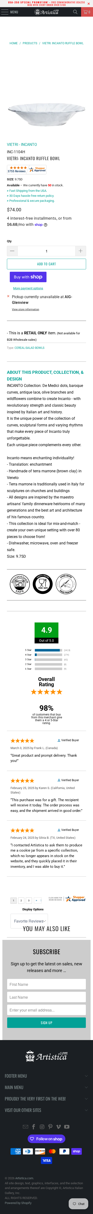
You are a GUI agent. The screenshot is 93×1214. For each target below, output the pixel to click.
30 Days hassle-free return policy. (30, 195)
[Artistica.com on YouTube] (67, 1127)
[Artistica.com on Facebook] (33, 1127)
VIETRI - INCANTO (22, 144)
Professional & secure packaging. (31, 200)
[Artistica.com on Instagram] (42, 1127)
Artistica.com (24, 1178)
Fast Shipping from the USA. (27, 190)
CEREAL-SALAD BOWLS (29, 348)
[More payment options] (27, 278)
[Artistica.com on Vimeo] (58, 1127)
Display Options (33, 909)
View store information (25, 309)
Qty (9, 241)
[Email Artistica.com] (25, 1127)
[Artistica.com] (46, 12)
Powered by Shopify (18, 1203)
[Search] (75, 12)
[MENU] (2, 12)
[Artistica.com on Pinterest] (50, 1127)
